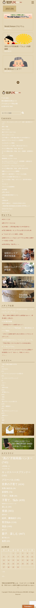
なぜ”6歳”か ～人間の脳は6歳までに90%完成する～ (16, 137)
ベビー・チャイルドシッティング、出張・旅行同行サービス (17, 123)
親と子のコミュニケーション (10, 411)
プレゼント (5, 184)
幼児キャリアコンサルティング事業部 (12, 140)
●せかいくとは (6, 219)
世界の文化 (5, 387)
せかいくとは (5, 129)
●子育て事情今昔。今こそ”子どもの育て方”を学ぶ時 (16, 230)
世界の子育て (13, 484)
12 (32, 556)
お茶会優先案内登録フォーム (10, 195)
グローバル (10, 480)
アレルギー (5, 468)
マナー (4, 383)
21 (8, 563)
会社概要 (4, 189)
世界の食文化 (9, 488)
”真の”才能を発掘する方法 (9, 364)
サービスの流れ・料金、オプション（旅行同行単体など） (17, 180)
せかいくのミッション (8, 135)
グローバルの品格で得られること (11, 176)
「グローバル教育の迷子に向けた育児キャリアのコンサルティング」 (17, 335)
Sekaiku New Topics (7, 208)
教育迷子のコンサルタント (9, 503)
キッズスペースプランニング (10, 378)
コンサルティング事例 (8, 143)
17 (22, 560)
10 (22, 556)
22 (13, 563)
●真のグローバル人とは (8, 223)
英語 (7, 526)
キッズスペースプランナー (16, 474)
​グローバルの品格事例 (8, 186)
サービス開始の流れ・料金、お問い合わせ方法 (15, 168)
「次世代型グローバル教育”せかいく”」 (13, 324)
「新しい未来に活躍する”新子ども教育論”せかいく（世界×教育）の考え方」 (17, 317)
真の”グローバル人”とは (9, 132)
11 (27, 556)
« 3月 (3, 571)
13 (4, 560)
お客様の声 (5, 200)
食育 (3, 420)
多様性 (7, 492)
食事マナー (5, 415)
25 (27, 563)
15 (13, 560)
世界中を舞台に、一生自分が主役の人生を (14, 203)
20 (4, 563)
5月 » (3, 576)
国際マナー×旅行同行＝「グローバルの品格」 (15, 174)
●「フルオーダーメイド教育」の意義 (12, 234)
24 (22, 563)
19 (32, 560)
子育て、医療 (9, 496)
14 (8, 560)
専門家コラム (5, 392)
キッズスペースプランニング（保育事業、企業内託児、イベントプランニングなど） (17, 162)
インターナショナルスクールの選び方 (12, 373)
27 (4, 567)
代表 (3, 197)
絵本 (4, 514)
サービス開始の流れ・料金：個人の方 (12, 148)
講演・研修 (5, 126)
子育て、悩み (13, 500)
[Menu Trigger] (32, 2)
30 (18, 567)
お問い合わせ (5, 192)
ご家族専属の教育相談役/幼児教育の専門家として (16, 206)
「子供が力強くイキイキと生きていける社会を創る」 (17, 343)
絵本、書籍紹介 (11, 518)
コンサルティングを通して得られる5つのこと (15, 145)
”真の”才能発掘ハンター (17, 460)
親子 (4, 530)
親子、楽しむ (13, 533)
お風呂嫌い (6, 466)
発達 (3, 397)
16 (18, 560)
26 (32, 563)
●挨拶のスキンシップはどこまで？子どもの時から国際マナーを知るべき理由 (18, 239)
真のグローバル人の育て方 (9, 401)
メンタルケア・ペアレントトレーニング (13, 166)
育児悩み (9, 522)
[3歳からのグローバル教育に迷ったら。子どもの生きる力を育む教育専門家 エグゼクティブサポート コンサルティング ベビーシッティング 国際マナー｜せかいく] (12, 2)
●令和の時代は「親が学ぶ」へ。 (11, 244)
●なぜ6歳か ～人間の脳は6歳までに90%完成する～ (16, 226)
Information (5, 369)
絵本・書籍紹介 (6, 406)
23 (18, 563)
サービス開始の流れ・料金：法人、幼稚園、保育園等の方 (17, 152)
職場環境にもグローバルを (9, 158)
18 (27, 560)
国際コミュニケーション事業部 (10, 171)
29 (13, 567)
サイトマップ (5, 211)
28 (8, 567)
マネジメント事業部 (7, 156)
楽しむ (6, 507)
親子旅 (5, 538)
